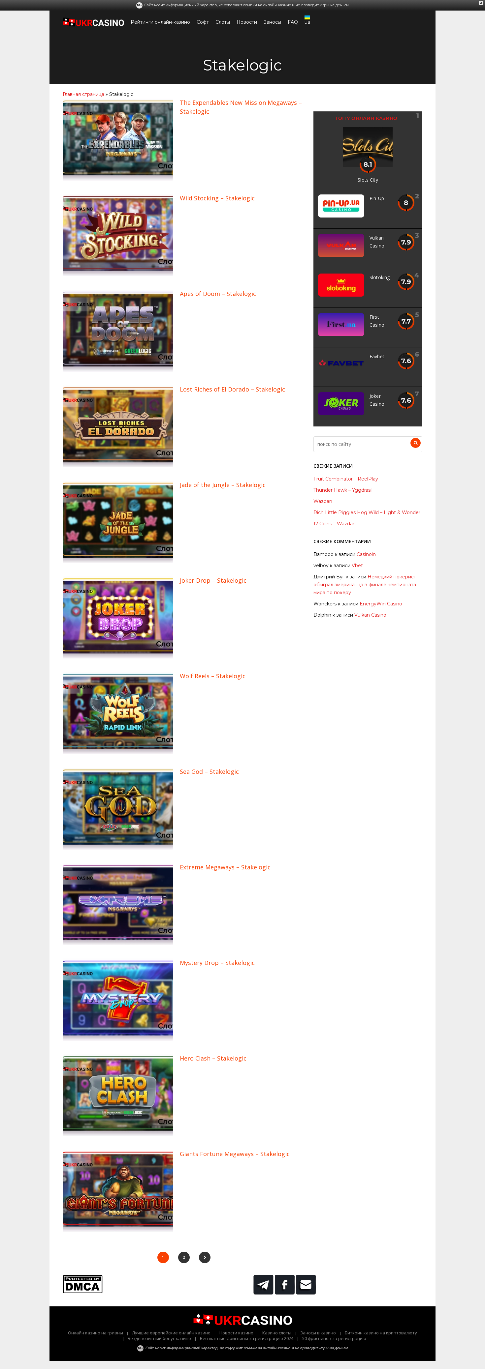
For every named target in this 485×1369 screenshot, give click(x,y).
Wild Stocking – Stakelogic (217, 198)
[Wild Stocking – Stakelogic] (118, 274)
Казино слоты (276, 1332)
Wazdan (322, 501)
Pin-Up (377, 198)
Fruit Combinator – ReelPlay (345, 479)
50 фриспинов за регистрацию (334, 1338)
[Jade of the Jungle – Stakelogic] (118, 561)
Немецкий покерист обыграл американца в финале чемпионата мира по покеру (364, 585)
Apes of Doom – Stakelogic (218, 294)
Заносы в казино (318, 1332)
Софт (203, 22)
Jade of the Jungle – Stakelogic (223, 485)
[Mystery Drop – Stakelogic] (118, 1039)
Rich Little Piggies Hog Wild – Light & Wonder (366, 512)
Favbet (377, 356)
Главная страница (83, 94)
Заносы (272, 22)
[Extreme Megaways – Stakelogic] (118, 944)
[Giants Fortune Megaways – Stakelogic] (118, 1230)
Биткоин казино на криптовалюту (381, 1332)
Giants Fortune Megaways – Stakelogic (235, 1154)
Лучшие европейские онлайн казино (171, 1332)
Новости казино (236, 1332)
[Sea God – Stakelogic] (118, 848)
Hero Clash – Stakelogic (213, 1058)
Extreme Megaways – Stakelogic (225, 867)
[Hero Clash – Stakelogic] (118, 1135)
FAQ (293, 22)
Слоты (222, 22)
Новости (247, 22)
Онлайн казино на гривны (95, 1332)
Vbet (357, 565)
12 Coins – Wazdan (334, 524)
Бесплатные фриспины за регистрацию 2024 (246, 1338)
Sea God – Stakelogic (209, 771)
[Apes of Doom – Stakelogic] (118, 370)
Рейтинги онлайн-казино (160, 22)
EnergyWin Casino (381, 604)
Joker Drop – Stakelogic (213, 580)
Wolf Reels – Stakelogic (212, 676)
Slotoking (380, 277)
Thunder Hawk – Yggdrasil (342, 490)
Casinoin (366, 554)
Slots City (368, 180)
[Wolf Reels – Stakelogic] (118, 752)
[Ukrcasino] (93, 25)
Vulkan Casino (370, 615)
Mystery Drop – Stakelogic (217, 963)
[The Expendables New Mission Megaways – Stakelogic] (118, 179)
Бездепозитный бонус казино (159, 1338)
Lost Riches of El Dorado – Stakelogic (232, 389)
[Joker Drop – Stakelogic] (118, 657)
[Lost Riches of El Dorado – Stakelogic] (118, 466)
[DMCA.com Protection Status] (83, 1291)
